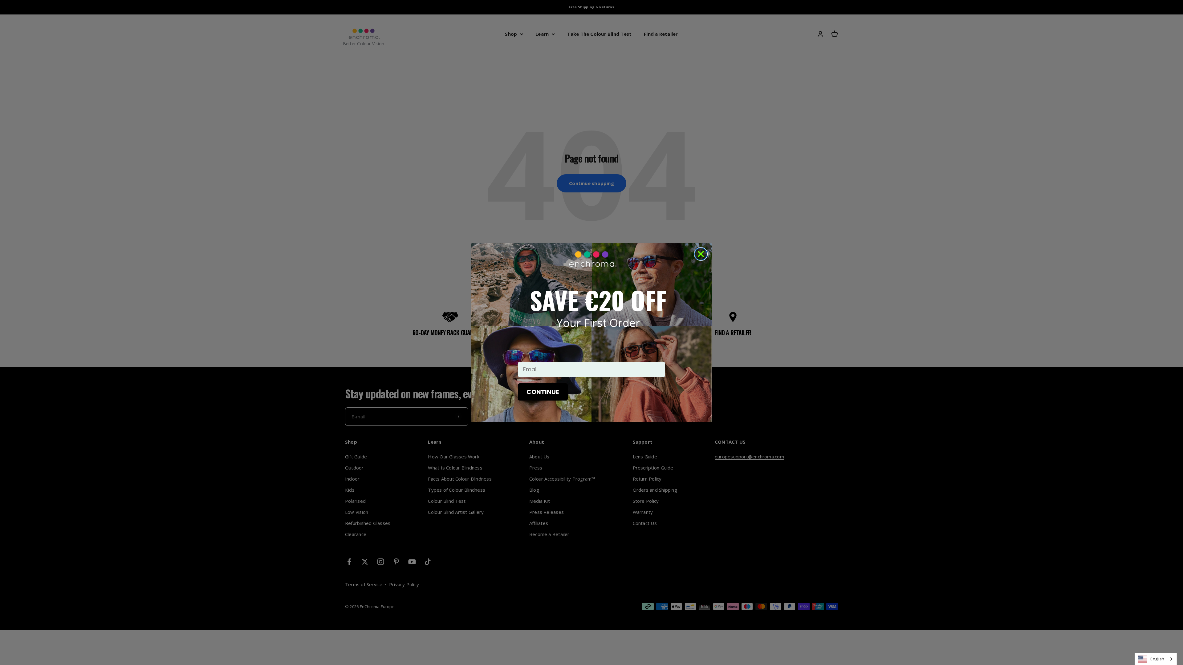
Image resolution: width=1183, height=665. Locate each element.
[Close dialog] (701, 254)
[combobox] (1156, 659)
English (1157, 659)
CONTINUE (542, 392)
